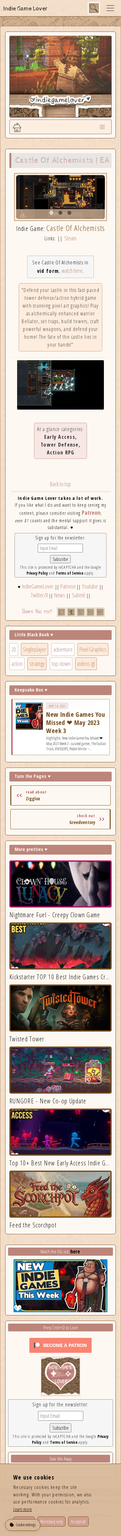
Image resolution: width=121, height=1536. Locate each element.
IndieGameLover (38, 586)
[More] (100, 612)
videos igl (86, 663)
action (17, 663)
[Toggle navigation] (110, 8)
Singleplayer (34, 649)
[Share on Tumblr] (71, 612)
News (59, 595)
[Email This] (90, 612)
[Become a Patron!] (60, 1345)
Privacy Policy (37, 573)
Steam (70, 238)
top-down (61, 663)
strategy (37, 663)
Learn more (22, 1509)
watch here (72, 270)
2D (13, 649)
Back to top (60, 484)
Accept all (78, 1521)
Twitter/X (39, 595)
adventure (63, 649)
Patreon (91, 512)
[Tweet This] (61, 612)
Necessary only (51, 1521)
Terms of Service (69, 573)
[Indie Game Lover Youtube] (60, 1375)
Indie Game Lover (25, 8)
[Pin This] (80, 612)
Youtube (90, 586)
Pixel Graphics (92, 649)
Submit (78, 595)
